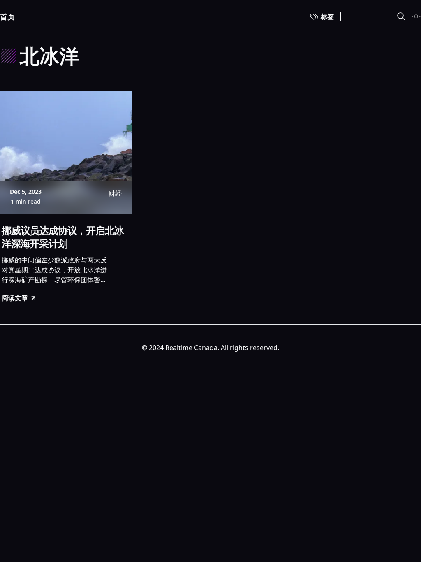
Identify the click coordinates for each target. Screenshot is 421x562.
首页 (7, 16)
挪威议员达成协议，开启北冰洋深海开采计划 (62, 237)
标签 (327, 16)
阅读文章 (15, 297)
